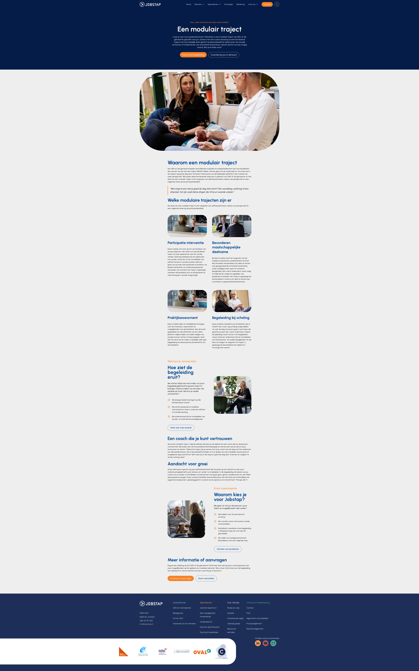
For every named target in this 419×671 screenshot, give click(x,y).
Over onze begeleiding (193, 54)
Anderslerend (206, 622)
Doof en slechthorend (209, 627)
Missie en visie (233, 608)
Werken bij (241, 4)
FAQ (248, 613)
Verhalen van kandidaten (228, 549)
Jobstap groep (233, 623)
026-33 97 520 (146, 620)
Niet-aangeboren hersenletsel (207, 615)
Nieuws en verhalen (231, 630)
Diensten (198, 4)
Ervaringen (228, 4)
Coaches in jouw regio (180, 578)
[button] (199, 4)
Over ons (251, 4)
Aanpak (230, 613)
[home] (150, 4)
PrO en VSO (178, 618)
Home (188, 4)
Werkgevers (178, 613)
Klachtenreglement (254, 629)
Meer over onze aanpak (181, 427)
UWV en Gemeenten (182, 608)
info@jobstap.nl (146, 624)
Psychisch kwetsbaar (209, 632)
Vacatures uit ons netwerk (184, 623)
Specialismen (213, 4)
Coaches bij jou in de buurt (224, 54)
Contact (267, 4)
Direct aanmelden (206, 578)
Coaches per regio (235, 618)
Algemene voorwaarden (257, 618)
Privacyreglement (254, 623)
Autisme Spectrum (208, 608)
